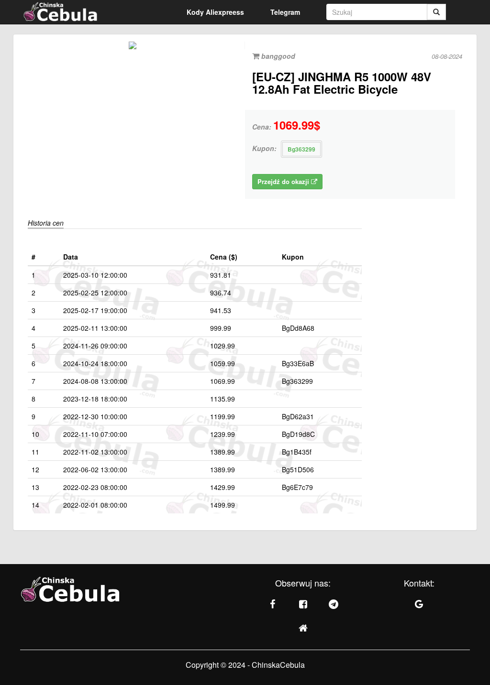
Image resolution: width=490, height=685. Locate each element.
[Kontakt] (419, 604)
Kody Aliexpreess (215, 12)
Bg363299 (301, 149)
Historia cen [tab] (46, 223)
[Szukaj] (436, 12)
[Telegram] (333, 604)
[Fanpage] (272, 604)
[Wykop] (303, 628)
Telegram (285, 12)
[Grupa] (303, 604)
